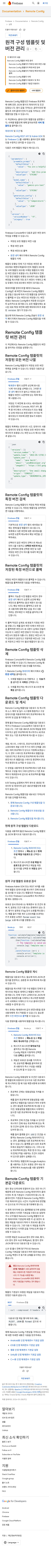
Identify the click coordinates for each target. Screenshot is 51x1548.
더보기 (26, 379)
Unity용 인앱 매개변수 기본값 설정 (25, 1354)
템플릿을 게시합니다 (27, 818)
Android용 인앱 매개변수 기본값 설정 (27, 1340)
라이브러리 (6, 1426)
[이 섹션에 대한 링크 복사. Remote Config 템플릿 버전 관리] (28, 337)
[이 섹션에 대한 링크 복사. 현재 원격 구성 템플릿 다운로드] (41, 826)
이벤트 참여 (6, 1458)
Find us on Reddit (9, 1446)
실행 (10, 24)
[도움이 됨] (20, 30)
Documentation (11, 11)
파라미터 (9, 131)
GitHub (5, 1430)
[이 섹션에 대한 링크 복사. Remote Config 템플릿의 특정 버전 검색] (28, 499)
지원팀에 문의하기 (9, 1470)
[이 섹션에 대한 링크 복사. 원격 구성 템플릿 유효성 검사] (38, 881)
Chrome (5, 1512)
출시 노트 (5, 1483)
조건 (18, 131)
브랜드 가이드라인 (9, 1487)
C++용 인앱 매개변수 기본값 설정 (25, 1359)
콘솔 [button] (13, 379)
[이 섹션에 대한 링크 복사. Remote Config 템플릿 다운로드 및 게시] (28, 702)
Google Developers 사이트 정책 (28, 1392)
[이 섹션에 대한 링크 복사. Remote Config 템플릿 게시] (39, 971)
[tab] (13, 379)
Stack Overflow (8, 1474)
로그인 (45, 3)
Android (5, 1508)
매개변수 (12, 385)
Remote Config (35, 11)
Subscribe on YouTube (11, 1454)
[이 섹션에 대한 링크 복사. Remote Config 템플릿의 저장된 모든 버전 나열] (38, 360)
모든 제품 (5, 1525)
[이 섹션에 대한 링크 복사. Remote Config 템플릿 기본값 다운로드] (27, 1183)
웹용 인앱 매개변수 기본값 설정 (24, 1350)
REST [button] (29, 927)
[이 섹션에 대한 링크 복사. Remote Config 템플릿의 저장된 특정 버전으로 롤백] (7, 574)
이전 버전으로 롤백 (18, 1016)
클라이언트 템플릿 (18, 90)
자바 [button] (21, 927)
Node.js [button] (11, 927)
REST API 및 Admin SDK (23, 136)
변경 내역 (14, 255)
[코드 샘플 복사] (44, 154)
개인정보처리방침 (15, 1536)
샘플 (3, 1422)
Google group (8, 1478)
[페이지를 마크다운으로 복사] (36, 49)
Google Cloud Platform (11, 1520)
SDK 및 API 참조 (8, 1418)
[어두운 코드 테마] (39, 154)
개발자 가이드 (7, 1413)
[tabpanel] (25, 402)
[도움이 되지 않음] (24, 30)
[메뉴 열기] (4, 3)
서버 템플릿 (36, 90)
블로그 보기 (6, 1442)
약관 (3, 1536)
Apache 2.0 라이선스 (22, 1389)
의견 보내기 (12, 35)
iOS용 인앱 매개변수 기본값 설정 (24, 1345)
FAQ (4, 1491)
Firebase (8, 21)
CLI (14, 139)
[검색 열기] (33, 3)
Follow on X (6, 1450)
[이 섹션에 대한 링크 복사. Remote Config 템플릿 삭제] (11, 654)
